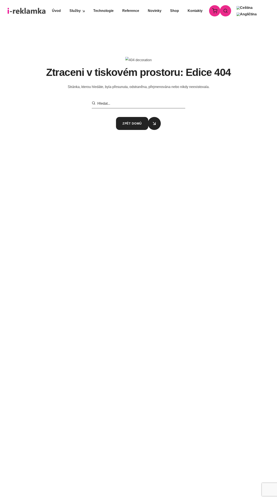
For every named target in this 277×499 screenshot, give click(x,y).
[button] (214, 10)
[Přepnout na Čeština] (244, 8)
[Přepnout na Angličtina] (246, 14)
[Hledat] (94, 103)
